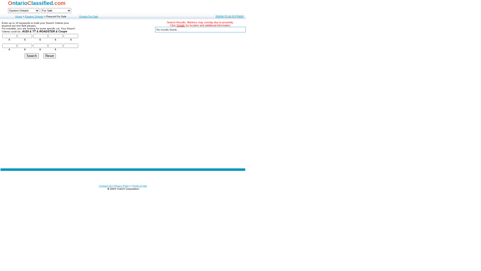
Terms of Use (139, 185)
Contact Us (105, 185)
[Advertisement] (123, 139)
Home (18, 16)
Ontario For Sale (88, 16)
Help (240, 16)
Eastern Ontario (34, 16)
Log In (230, 16)
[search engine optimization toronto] (123, 189)
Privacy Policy (122, 185)
